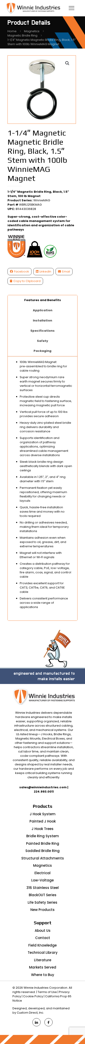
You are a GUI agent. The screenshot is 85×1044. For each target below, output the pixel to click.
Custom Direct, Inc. (30, 1012)
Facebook (21, 271)
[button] (67, 63)
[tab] (43, 300)
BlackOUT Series (42, 895)
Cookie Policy (33, 996)
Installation (42, 320)
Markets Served (42, 967)
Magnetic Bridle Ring (22, 35)
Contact (42, 937)
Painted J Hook (42, 821)
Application (42, 310)
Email (66, 271)
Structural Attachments (42, 858)
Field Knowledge (42, 945)
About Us (43, 930)
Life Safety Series (42, 902)
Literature (42, 960)
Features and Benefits (42, 300)
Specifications (42, 331)
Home (12, 31)
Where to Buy (42, 974)
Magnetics (31, 31)
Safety (42, 341)
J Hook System (43, 814)
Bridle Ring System (42, 836)
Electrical (42, 873)
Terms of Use (47, 992)
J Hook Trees (42, 828)
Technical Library (43, 952)
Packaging (42, 351)
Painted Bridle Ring (42, 843)
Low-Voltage (42, 880)
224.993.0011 (44, 791)
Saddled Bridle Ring (42, 850)
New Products (42, 909)
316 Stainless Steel (43, 887)
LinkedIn (45, 271)
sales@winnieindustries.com (43, 787)
